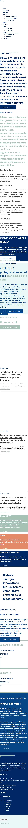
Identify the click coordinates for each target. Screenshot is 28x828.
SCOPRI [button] (5, 531)
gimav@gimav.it (6, 252)
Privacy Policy (4, 819)
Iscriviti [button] (6, 748)
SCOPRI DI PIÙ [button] (8, 107)
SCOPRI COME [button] (8, 258)
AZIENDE (5, 14)
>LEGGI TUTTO (5, 389)
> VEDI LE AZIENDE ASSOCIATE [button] (10, 260)
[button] (14, 365)
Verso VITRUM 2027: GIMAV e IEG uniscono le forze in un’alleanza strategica (13, 500)
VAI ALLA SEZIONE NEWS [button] (10, 327)
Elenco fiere (9, 30)
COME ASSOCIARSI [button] (11, 33)
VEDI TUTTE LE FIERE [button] (9, 639)
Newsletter (9, 36)
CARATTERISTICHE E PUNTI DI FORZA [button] (11, 312)
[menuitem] (17, 801)
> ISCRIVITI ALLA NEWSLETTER (9, 52)
